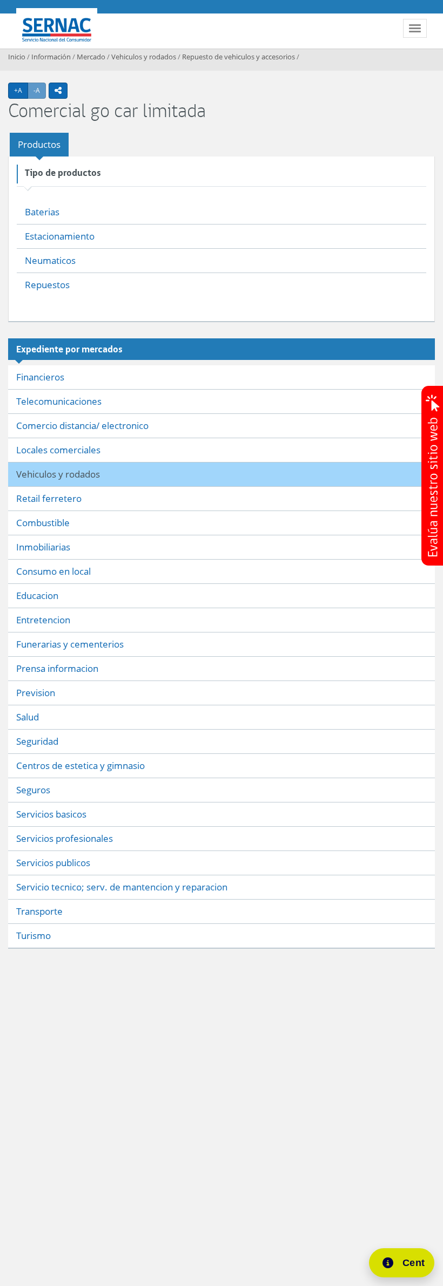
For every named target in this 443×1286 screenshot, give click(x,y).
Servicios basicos (51, 814)
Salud (27, 717)
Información (51, 57)
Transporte (39, 911)
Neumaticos (50, 260)
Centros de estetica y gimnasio (80, 765)
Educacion (37, 595)
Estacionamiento (60, 236)
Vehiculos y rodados (143, 57)
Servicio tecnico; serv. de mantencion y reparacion (121, 887)
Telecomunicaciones (59, 401)
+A (21, 90)
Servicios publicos (53, 862)
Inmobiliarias (43, 547)
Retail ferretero (49, 498)
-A (39, 90)
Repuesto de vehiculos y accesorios (238, 57)
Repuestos (47, 284)
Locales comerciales (58, 450)
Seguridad (37, 741)
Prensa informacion (57, 668)
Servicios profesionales (64, 838)
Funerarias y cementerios (70, 644)
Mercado (91, 57)
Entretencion (43, 620)
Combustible (43, 522)
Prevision (35, 692)
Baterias (42, 212)
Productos (39, 144)
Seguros (33, 790)
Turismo (33, 935)
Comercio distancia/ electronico (82, 425)
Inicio (16, 57)
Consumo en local (53, 571)
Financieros (40, 377)
